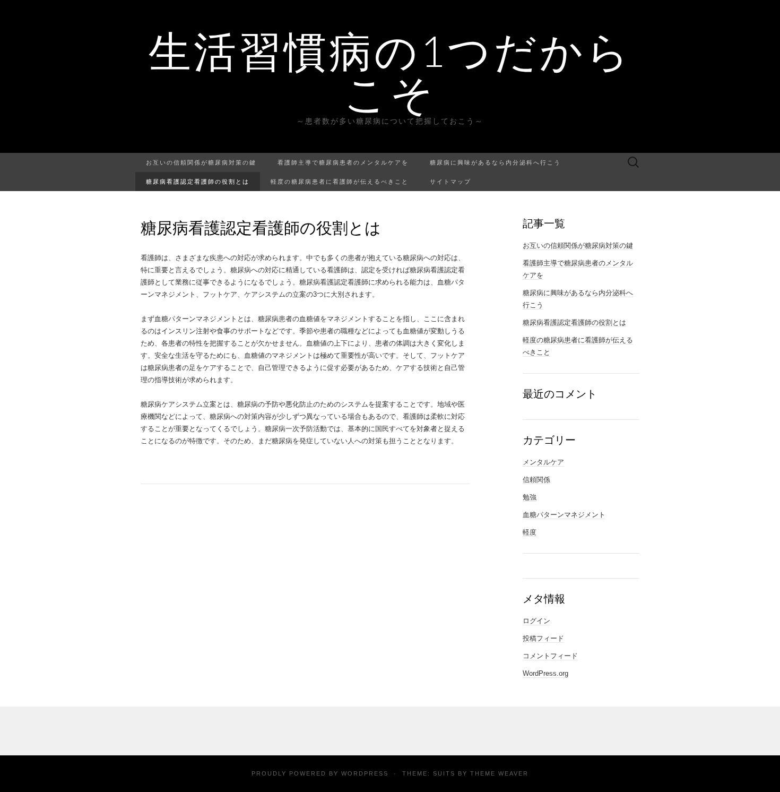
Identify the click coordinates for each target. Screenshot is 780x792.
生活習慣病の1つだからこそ (390, 71)
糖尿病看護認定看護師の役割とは (197, 181)
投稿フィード (543, 638)
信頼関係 (536, 480)
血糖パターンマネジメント (564, 515)
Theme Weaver (499, 773)
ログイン (536, 621)
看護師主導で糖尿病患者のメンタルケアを (343, 162)
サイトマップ (450, 181)
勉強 (529, 497)
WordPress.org (545, 673)
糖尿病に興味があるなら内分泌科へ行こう (495, 162)
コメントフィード (550, 656)
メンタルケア (543, 462)
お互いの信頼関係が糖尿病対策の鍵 (201, 162)
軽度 (529, 532)
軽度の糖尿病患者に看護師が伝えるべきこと (340, 181)
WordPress (364, 773)
